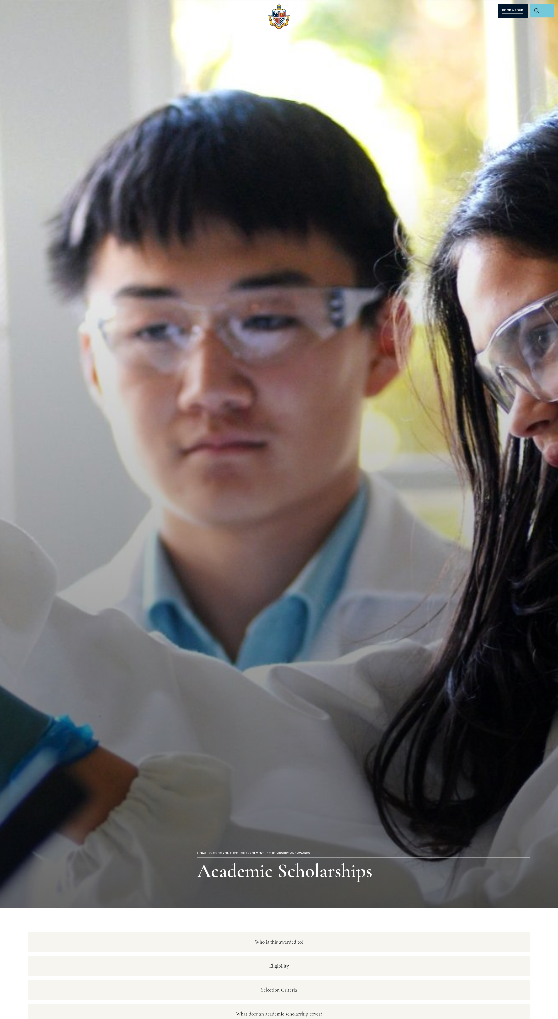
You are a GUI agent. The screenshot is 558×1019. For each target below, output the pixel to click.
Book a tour (512, 10)
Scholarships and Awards (288, 853)
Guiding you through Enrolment (236, 853)
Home (201, 853)
